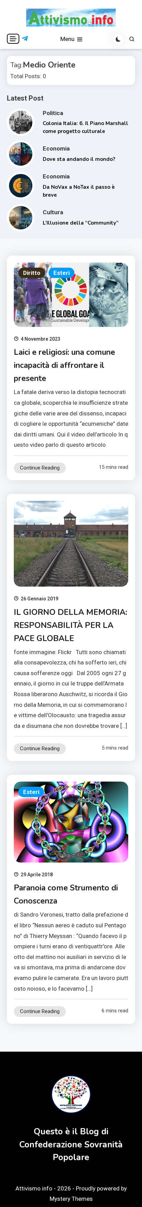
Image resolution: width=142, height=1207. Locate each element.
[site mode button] (118, 39)
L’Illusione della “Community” (81, 222)
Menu (68, 38)
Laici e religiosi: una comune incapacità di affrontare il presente (64, 365)
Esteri (61, 272)
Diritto (31, 272)
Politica (53, 113)
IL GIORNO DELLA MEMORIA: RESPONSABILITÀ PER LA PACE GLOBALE (70, 625)
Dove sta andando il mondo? (79, 159)
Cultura (53, 212)
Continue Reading (40, 468)
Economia (56, 148)
